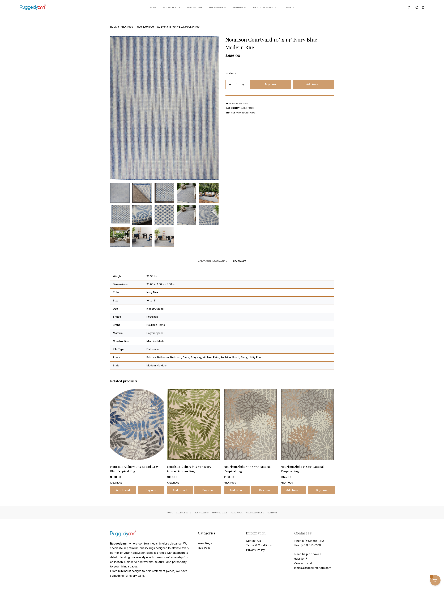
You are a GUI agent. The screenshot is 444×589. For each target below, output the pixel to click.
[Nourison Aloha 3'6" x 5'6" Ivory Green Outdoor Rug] (193, 424)
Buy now (270, 84)
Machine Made (217, 7)
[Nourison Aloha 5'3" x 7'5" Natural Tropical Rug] (250, 424)
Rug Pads (204, 547)
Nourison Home (245, 112)
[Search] (409, 7)
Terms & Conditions (259, 545)
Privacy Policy (255, 550)
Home (153, 7)
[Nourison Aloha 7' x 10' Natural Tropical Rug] (307, 424)
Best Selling (194, 7)
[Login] (417, 7)
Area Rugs (247, 108)
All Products (171, 7)
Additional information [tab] (212, 261)
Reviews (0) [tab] (239, 261)
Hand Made (239, 7)
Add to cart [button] (123, 490)
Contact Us (253, 540)
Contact (288, 7)
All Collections (263, 7)
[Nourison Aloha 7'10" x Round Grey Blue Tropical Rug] (137, 424)
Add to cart (313, 84)
